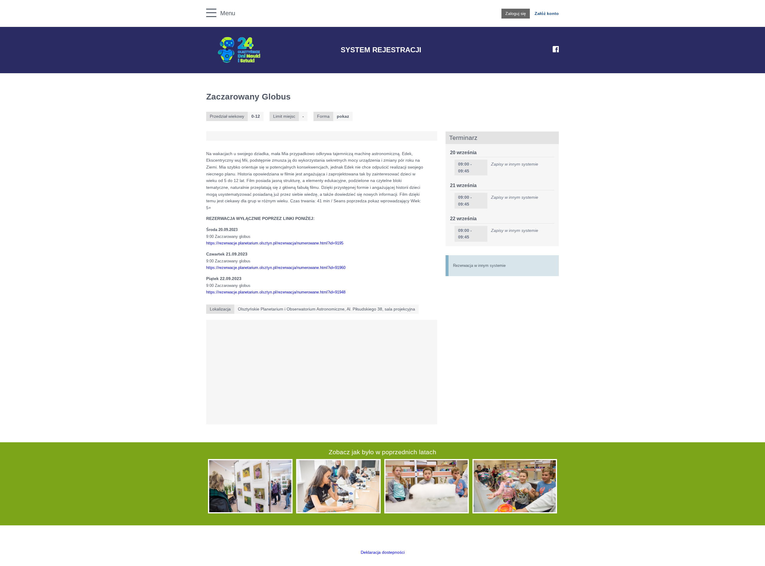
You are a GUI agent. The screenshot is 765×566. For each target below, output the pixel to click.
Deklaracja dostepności (383, 552)
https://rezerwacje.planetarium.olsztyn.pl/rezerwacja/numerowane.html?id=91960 (275, 267)
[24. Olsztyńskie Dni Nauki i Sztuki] (239, 50)
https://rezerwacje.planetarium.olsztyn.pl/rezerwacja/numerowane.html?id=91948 (275, 292)
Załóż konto (547, 13)
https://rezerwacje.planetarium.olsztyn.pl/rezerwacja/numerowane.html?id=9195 (274, 243)
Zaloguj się (515, 13)
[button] (208, 6)
